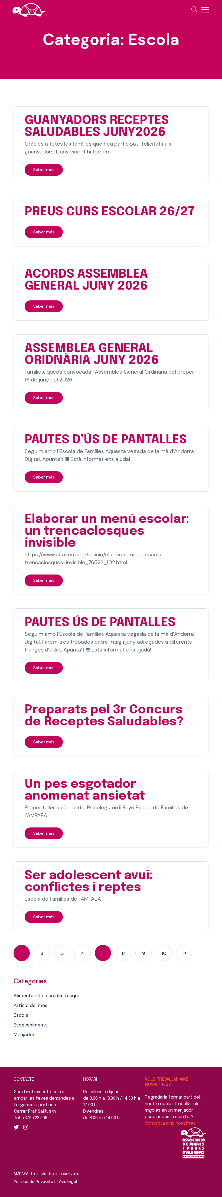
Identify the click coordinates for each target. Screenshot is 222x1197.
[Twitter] (16, 1127)
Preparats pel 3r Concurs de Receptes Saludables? (104, 716)
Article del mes (30, 1005)
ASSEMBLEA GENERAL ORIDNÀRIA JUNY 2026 (92, 354)
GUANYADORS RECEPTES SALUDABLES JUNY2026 (97, 126)
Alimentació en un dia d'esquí (46, 995)
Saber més (43, 169)
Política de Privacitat (35, 1182)
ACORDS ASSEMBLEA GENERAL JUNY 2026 (86, 280)
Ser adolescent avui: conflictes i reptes (89, 881)
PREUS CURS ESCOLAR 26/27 (110, 212)
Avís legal (68, 1182)
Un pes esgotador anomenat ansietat (85, 790)
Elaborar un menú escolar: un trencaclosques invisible (107, 531)
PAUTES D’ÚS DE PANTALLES (106, 440)
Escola (21, 1015)
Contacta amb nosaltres (170, 1123)
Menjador (24, 1034)
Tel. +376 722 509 (30, 1118)
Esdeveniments (31, 1025)
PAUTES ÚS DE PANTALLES (100, 622)
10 (163, 953)
